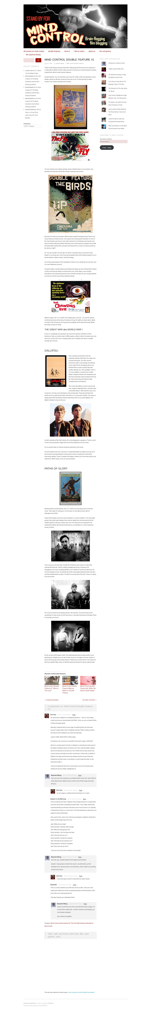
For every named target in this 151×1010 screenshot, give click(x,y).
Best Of (67, 51)
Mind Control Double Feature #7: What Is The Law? (52, 688)
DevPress (51, 1003)
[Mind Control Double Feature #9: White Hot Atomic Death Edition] (88, 680)
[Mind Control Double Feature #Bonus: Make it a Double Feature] (70, 680)
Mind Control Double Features (75, 63)
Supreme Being (59, 63)
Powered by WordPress (30, 1003)
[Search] (38, 60)
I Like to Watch (79, 51)
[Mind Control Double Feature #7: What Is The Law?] (52, 680)
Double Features (54, 51)
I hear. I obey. (107, 147)
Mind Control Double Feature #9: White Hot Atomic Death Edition (88, 688)
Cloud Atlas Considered (89, 700)
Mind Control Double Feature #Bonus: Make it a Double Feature (69, 689)
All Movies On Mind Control (34, 51)
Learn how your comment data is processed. (81, 992)
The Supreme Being (33, 55)
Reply (74, 714)
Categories (27, 123)
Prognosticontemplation (52, 700)
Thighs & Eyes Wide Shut (116, 69)
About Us (92, 51)
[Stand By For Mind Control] (75, 27)
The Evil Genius (105, 51)
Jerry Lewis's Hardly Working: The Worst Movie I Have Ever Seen (117, 112)
